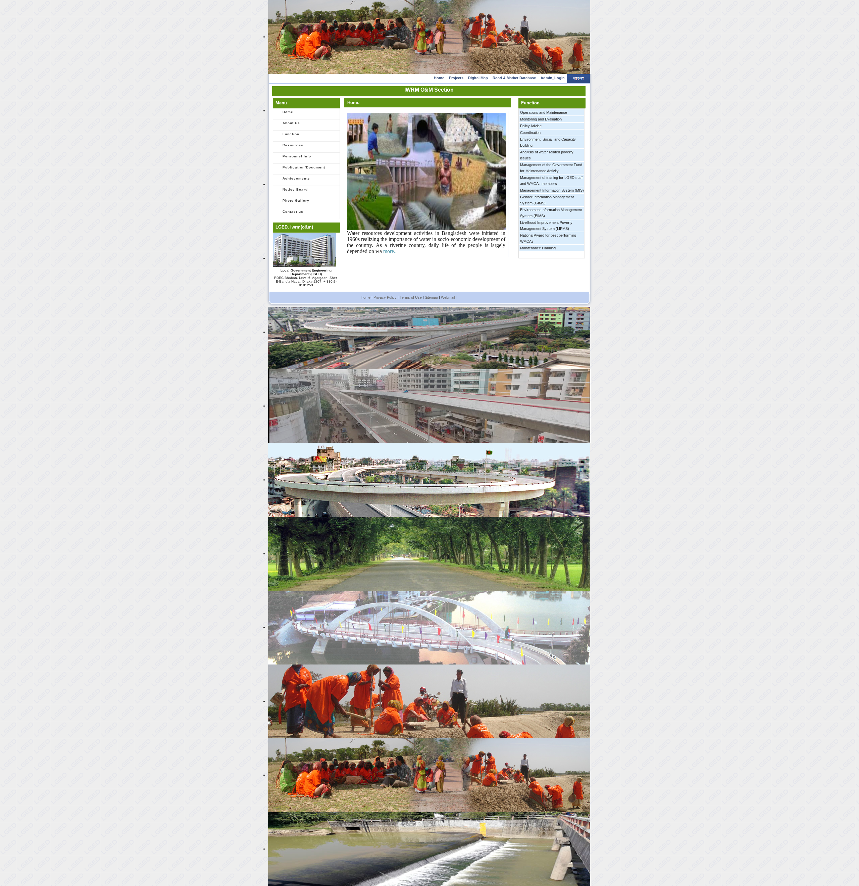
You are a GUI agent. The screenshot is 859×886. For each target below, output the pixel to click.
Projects (456, 78)
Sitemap (431, 297)
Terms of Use (411, 297)
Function (291, 134)
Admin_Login (553, 78)
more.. (390, 251)
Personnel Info (297, 156)
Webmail (448, 297)
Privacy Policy (385, 297)
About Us (291, 123)
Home (439, 78)
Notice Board (295, 189)
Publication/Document (304, 167)
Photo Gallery (296, 200)
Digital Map (478, 78)
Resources (293, 145)
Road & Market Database (514, 78)
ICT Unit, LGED (496, 308)
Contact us (293, 211)
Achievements (296, 178)
